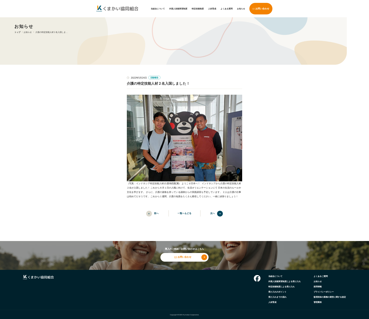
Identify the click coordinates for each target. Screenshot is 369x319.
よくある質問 (227, 8)
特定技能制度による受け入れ (281, 286)
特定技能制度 (198, 8)
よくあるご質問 (321, 276)
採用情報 (318, 286)
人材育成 (212, 8)
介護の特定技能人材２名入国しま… (51, 32)
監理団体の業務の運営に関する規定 (330, 297)
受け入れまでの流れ (277, 297)
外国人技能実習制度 (178, 8)
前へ (156, 213)
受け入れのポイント (277, 292)
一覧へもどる (184, 213)
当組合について (158, 8)
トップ (17, 32)
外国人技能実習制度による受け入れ (284, 281)
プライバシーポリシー (324, 292)
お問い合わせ (262, 8)
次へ (212, 213)
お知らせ (241, 8)
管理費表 (318, 302)
